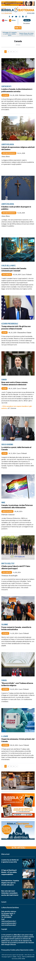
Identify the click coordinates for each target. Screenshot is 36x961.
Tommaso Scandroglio (9, 575)
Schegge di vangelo (10, 32)
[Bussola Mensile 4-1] (18, 780)
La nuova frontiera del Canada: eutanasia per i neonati (14, 269)
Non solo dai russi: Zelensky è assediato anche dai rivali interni (9, 893)
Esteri (4, 332)
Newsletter (26, 23)
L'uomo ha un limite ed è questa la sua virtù (9, 861)
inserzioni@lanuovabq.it (8, 925)
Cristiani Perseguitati (9, 153)
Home (18, 45)
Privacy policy (5, 950)
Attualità (5, 95)
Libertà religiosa (7, 511)
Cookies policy (15, 950)
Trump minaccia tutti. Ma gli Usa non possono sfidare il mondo (16, 327)
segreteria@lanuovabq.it (8, 923)
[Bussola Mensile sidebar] (18, 805)
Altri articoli (18, 847)
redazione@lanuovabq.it (8, 921)
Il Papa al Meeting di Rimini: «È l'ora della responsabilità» (9, 872)
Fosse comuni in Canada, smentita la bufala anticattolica (16, 628)
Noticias (14, 20)
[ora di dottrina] (18, 830)
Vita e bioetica (7, 274)
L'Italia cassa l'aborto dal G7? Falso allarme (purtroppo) (15, 567)
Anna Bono (5, 156)
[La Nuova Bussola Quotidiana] (18, 10)
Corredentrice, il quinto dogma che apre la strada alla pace (10, 883)
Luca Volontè (27, 274)
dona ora (27, 20)
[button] (18, 27)
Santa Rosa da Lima (26, 33)
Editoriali (5, 689)
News (6, 20)
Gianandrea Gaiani (24, 332)
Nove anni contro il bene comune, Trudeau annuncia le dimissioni (14, 383)
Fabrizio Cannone (25, 95)
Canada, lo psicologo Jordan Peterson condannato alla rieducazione (17, 506)
